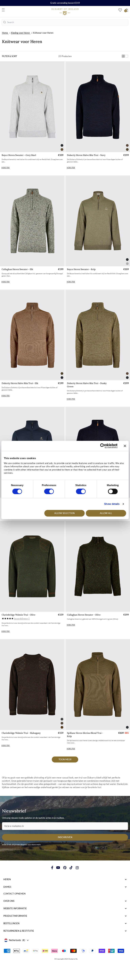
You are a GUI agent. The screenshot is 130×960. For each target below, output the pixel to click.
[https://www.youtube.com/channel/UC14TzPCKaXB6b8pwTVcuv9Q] (58, 867)
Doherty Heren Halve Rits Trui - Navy (86, 155)
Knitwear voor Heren (43, 32)
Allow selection (64, 513)
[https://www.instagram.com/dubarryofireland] (77, 867)
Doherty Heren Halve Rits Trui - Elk (20, 383)
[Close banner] (125, 446)
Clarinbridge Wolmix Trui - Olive (18, 614)
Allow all (106, 513)
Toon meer (65, 759)
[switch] (49, 491)
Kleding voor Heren (20, 32)
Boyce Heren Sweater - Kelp (81, 269)
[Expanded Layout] (126, 56)
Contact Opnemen (14, 893)
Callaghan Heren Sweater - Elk (17, 269)
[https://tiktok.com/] (71, 867)
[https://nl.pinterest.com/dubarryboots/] (65, 867)
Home (5, 32)
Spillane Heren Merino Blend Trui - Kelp (85, 735)
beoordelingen (22, 618)
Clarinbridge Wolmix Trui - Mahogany (21, 733)
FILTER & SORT (9, 56)
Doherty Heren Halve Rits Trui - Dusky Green (87, 385)
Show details (112, 503)
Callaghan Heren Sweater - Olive (84, 614)
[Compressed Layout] (123, 56)
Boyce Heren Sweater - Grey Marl (19, 155)
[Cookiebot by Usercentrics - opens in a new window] (102, 445)
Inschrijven (65, 837)
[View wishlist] (120, 10)
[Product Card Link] (32, 106)
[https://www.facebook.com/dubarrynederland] (52, 867)
